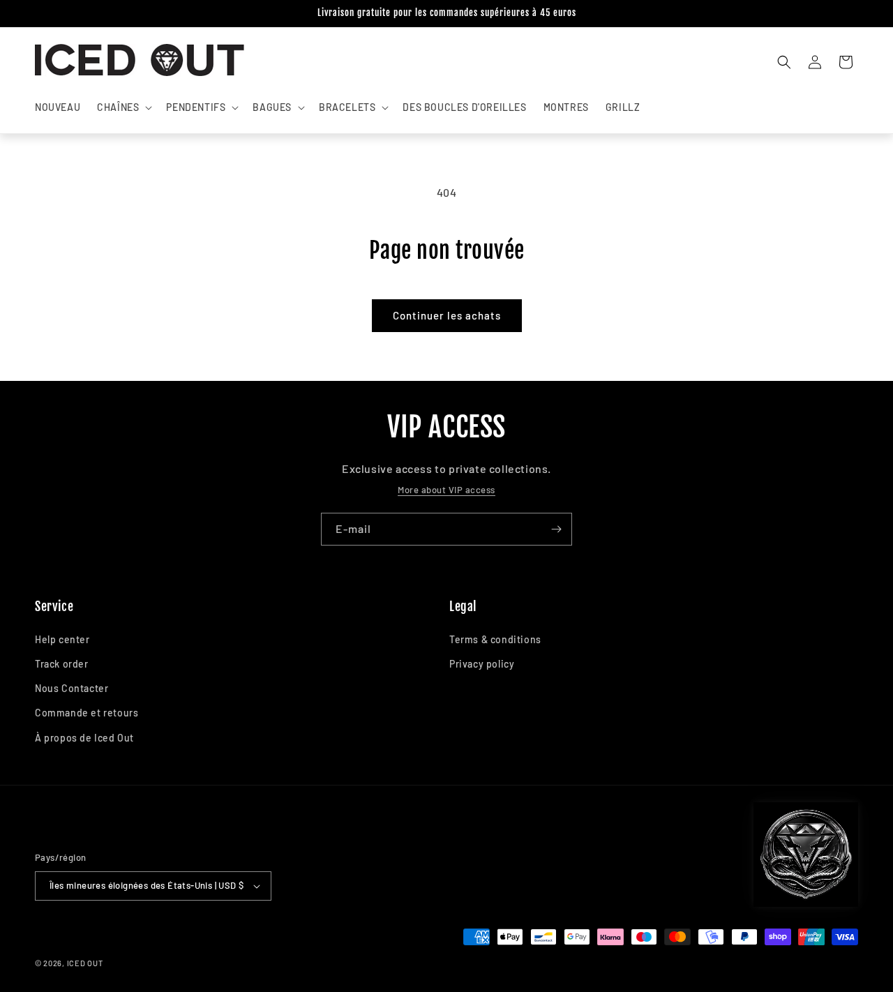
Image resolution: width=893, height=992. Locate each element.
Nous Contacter (71, 688)
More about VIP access (446, 489)
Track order (62, 664)
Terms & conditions (495, 639)
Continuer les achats (447, 315)
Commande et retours (86, 713)
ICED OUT (85, 963)
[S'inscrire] (556, 529)
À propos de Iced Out (84, 738)
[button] (123, 107)
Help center (62, 639)
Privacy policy (481, 664)
